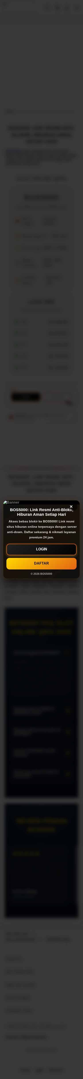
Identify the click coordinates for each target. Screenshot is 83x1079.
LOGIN (41, 549)
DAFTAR (41, 563)
